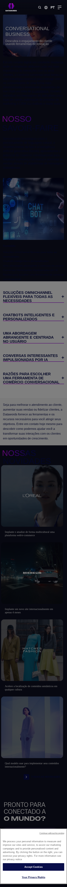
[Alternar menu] (59, 7)
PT (53, 7)
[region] (33, 856)
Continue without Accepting (51, 833)
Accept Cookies (33, 867)
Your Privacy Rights (33, 877)
